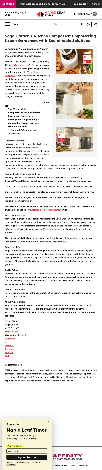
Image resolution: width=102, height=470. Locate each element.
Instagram (10, 349)
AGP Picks (8, 4)
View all (96, 4)
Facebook (10, 338)
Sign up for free (26, 457)
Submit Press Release (56, 465)
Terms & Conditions (78, 465)
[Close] (48, 421)
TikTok (8, 356)
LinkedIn (9, 345)
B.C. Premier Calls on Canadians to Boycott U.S (38, 3)
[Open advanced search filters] (88, 24)
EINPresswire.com (20, 65)
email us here (11, 331)
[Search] (82, 24)
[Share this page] (95, 24)
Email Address (14, 446)
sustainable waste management (45, 210)
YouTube (9, 352)
